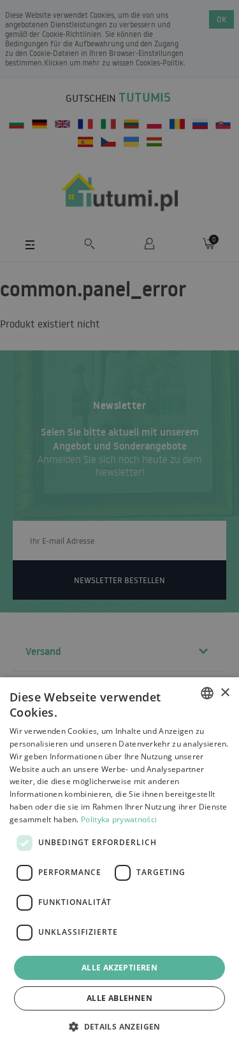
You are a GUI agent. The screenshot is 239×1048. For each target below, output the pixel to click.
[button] (119, 1026)
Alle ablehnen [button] (119, 998)
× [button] (224, 693)
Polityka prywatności (119, 819)
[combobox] (207, 693)
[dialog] (119, 862)
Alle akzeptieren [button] (119, 967)
